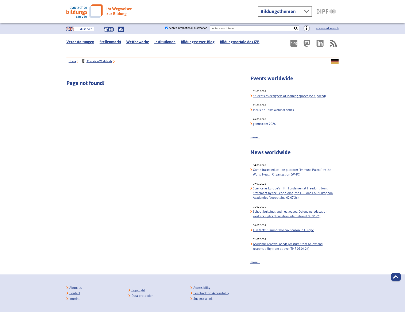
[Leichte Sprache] (121, 29)
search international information (188, 28)
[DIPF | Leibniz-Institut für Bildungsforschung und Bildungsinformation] (326, 11)
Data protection (142, 295)
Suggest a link (203, 298)
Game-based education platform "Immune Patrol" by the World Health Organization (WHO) (292, 172)
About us (75, 287)
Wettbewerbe (137, 42)
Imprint (74, 298)
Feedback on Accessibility (211, 293)
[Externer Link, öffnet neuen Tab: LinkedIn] (320, 43)
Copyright (138, 290)
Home (72, 61)
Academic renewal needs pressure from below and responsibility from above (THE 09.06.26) (288, 246)
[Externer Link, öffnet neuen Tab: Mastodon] (306, 43)
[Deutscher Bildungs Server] (99, 11)
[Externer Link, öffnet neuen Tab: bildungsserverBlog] (293, 43)
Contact (74, 293)
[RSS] (333, 43)
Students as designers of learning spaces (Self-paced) (289, 96)
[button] (396, 277)
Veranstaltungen (80, 42)
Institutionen (165, 42)
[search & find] (296, 28)
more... (255, 137)
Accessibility (201, 287)
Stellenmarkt (110, 42)
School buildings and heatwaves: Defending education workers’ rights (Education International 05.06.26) (290, 214)
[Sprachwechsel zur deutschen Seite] (335, 61)
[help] (306, 28)
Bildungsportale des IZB (239, 42)
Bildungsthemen (278, 11)
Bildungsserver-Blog (198, 42)
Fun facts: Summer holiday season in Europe (283, 230)
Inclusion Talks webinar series (273, 110)
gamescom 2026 (264, 124)
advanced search (327, 28)
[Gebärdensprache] (109, 29)
